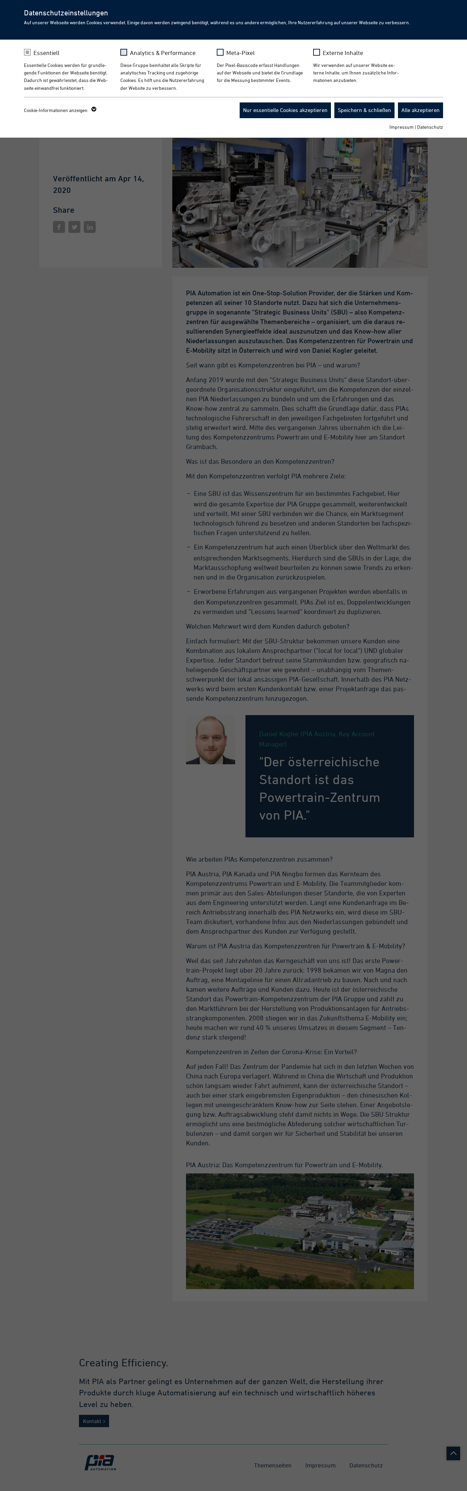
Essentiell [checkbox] (46, 52)
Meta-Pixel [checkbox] (240, 52)
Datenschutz (430, 127)
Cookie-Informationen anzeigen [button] (56, 110)
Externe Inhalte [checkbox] (343, 52)
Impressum (401, 127)
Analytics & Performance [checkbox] (163, 52)
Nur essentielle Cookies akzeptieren (285, 110)
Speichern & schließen (364, 110)
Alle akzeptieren (420, 110)
